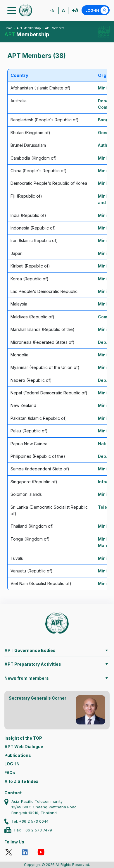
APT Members (54, 28)
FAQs (9, 772)
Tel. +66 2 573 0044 (30, 821)
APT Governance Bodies (30, 650)
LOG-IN (92, 10)
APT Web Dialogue (23, 746)
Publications (17, 755)
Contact (13, 792)
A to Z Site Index (21, 781)
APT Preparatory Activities (32, 664)
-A (52, 10)
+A (75, 10)
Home (8, 28)
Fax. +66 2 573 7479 (33, 830)
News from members (26, 678)
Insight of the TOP (23, 738)
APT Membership (29, 28)
